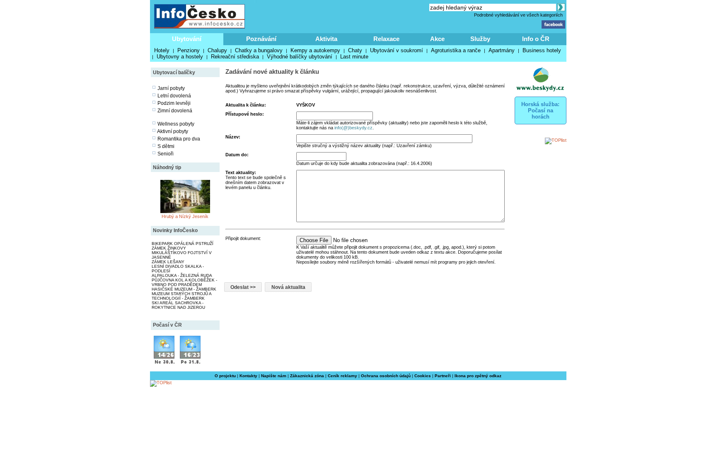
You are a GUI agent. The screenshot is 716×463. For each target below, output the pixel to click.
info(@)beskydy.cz (353, 127)
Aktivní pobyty (172, 131)
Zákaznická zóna (307, 375)
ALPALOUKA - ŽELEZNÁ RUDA (182, 275)
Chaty (355, 50)
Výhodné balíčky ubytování (299, 56)
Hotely (161, 50)
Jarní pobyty (171, 88)
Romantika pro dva (178, 139)
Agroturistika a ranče (456, 50)
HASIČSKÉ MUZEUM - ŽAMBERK (184, 289)
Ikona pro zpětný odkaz (478, 375)
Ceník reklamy (342, 375)
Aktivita (326, 38)
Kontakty (248, 375)
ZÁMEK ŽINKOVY (169, 248)
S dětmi (165, 146)
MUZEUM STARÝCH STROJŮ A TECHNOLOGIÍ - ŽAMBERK (181, 296)
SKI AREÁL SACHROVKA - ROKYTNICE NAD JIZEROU (178, 305)
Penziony (188, 50)
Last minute (354, 56)
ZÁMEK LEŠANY (168, 261)
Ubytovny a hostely (180, 56)
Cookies (422, 375)
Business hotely (541, 50)
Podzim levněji (174, 103)
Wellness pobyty (175, 124)
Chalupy (217, 50)
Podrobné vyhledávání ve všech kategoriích (518, 14)
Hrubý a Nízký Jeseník (185, 216)
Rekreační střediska (235, 56)
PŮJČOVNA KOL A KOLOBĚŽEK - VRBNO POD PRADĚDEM (184, 282)
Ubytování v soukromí (396, 50)
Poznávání (261, 38)
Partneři (443, 375)
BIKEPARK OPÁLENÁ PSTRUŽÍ (182, 243)
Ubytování (186, 38)
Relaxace (386, 38)
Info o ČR (535, 38)
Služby (480, 38)
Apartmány (502, 50)
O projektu (225, 375)
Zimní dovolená (174, 111)
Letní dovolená (174, 96)
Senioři (165, 154)
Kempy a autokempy (315, 50)
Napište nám (273, 375)
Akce (437, 38)
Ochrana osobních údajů (386, 375)
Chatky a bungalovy (259, 50)
